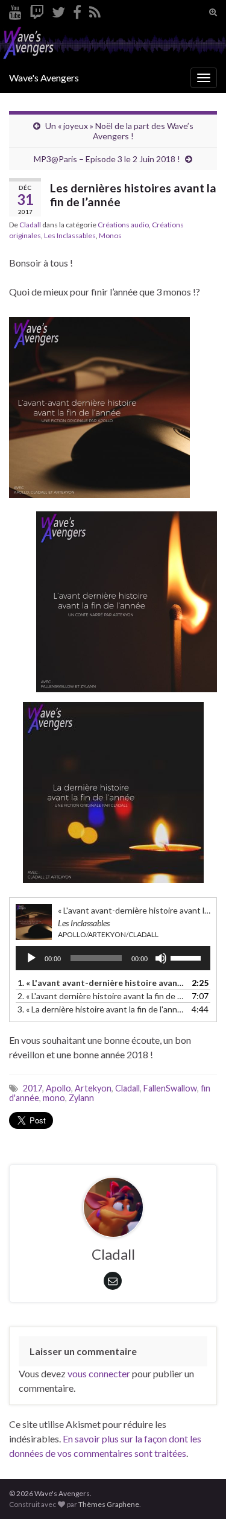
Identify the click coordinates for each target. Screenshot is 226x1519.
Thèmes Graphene (108, 1504)
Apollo (58, 1088)
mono (54, 1098)
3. (100, 1009)
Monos (110, 235)
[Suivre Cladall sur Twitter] (58, 10)
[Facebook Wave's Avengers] (77, 10)
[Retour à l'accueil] (113, 44)
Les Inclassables (70, 235)
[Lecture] (31, 958)
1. (100, 982)
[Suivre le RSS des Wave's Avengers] (95, 10)
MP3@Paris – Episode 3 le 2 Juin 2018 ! (107, 159)
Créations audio (123, 224)
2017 (32, 1088)
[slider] (187, 957)
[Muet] (161, 958)
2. (100, 996)
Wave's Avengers (44, 77)
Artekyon (93, 1088)
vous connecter (98, 1373)
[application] (113, 958)
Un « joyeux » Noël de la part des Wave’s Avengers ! (119, 131)
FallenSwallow (170, 1088)
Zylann (81, 1098)
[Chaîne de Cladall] (15, 10)
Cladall (30, 224)
